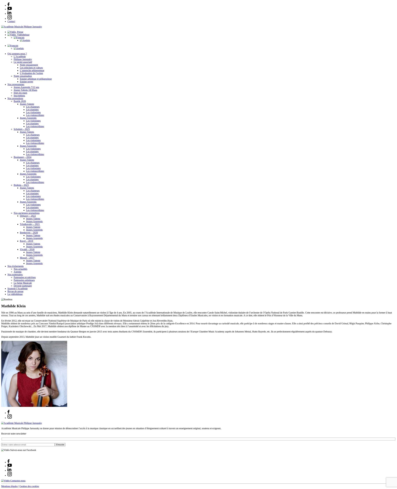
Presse (19, 32)
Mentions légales (9, 486)
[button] (19, 37)
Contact (11, 21)
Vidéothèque (22, 34)
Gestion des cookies (29, 486)
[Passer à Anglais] (25, 40)
